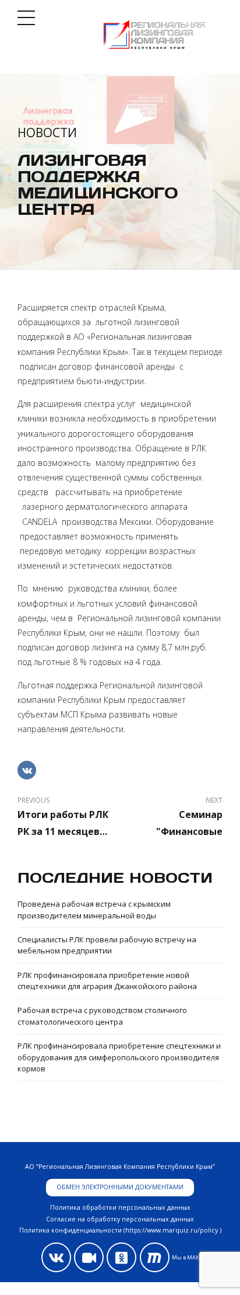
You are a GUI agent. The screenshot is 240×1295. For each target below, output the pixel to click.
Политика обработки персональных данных (120, 1207)
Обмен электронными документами (120, 1187)
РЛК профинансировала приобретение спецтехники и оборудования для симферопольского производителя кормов (119, 1057)
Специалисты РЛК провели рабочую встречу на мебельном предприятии (106, 945)
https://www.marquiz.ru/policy (171, 1230)
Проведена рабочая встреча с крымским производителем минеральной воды (94, 910)
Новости (47, 132)
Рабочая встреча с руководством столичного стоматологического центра (102, 1016)
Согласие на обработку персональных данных (120, 1219)
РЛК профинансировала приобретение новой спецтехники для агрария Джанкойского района (107, 981)
